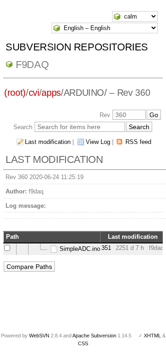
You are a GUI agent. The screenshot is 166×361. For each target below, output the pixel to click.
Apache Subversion (94, 335)
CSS (83, 343)
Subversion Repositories (77, 47)
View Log (98, 141)
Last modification (48, 141)
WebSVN (39, 335)
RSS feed (138, 141)
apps (51, 92)
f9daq (32, 64)
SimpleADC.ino (79, 248)
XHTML (152, 335)
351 (106, 247)
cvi (34, 92)
